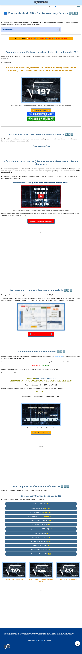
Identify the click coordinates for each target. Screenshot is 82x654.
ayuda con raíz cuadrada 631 (68, 579)
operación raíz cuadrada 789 (14, 579)
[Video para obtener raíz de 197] (41, 196)
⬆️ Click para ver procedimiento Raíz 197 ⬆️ (41, 334)
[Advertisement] (41, 255)
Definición (31, 38)
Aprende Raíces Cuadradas (43, 6)
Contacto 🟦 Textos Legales (44, 640)
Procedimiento (41, 38)
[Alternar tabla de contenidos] (57, 29)
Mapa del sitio (31, 640)
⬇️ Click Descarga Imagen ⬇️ (41, 110)
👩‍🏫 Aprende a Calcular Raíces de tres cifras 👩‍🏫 (41, 221)
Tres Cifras (52, 6)
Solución (50, 38)
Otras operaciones (61, 38)
